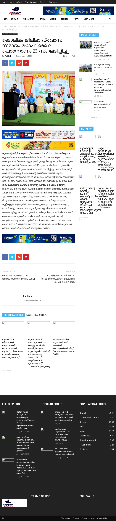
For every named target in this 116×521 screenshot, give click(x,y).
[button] (110, 19)
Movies (64, 19)
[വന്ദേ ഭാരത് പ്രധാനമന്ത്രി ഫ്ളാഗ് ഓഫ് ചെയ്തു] (85, 104)
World (53, 19)
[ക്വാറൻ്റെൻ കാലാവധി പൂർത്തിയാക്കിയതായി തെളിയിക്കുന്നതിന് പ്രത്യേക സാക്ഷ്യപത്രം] (87, 140)
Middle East (28, 19)
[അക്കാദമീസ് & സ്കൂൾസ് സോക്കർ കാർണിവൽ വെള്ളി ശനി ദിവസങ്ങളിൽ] (47, 415)
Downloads (53, 2)
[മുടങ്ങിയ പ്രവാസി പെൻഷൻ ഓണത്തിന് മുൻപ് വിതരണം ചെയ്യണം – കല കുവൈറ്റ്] (13, 329)
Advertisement (31, 2)
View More (89, 19)
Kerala (42, 19)
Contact (43, 2)
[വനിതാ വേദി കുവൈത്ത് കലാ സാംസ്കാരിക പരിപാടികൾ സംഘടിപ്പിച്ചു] (47, 432)
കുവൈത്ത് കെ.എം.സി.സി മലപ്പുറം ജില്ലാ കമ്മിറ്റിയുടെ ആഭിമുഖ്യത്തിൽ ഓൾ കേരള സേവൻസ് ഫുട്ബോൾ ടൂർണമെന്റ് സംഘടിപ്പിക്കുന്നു (38, 353)
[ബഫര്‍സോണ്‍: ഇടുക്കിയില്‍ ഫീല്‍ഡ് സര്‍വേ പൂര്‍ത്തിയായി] (47, 452)
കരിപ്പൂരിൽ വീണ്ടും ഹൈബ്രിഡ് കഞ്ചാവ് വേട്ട (103, 68)
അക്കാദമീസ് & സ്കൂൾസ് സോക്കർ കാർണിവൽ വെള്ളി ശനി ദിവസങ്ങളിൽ (64, 416)
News (5, 19)
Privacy (76, 518)
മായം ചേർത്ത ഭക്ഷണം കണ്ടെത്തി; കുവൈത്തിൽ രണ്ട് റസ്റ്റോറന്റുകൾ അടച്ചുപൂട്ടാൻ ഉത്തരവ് (25, 444)
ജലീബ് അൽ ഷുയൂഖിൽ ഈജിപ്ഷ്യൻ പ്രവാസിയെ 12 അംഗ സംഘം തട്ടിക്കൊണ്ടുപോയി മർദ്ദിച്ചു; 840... (25, 420)
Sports (75, 19)
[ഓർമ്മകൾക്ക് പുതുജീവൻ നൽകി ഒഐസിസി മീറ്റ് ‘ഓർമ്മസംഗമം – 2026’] (64, 329)
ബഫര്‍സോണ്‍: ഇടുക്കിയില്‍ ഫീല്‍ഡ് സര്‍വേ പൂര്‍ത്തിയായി (64, 452)
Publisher (9, 56)
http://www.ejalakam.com (32, 300)
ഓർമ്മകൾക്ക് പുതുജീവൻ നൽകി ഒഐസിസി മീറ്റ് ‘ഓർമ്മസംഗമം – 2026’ (63, 347)
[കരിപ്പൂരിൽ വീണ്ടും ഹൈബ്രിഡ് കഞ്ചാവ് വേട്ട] (85, 68)
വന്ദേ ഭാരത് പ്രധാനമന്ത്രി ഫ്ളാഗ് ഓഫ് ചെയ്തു (102, 104)
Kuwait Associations (18, 26)
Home (4, 26)
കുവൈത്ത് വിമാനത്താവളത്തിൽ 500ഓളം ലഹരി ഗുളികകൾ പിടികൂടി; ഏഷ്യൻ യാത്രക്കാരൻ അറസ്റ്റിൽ (26, 466)
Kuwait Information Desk (12, 2)
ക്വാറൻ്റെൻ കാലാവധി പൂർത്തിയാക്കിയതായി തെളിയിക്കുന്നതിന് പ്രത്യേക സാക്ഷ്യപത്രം (94, 155)
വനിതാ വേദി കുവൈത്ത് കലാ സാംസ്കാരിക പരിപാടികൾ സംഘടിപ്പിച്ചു (62, 434)
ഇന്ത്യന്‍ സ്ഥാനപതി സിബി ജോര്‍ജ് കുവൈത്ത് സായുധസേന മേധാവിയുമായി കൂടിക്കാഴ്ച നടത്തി (103, 49)
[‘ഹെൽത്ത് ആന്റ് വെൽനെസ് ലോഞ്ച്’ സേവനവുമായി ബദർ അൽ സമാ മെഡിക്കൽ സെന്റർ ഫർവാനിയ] (85, 82)
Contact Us (102, 518)
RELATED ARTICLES (13, 315)
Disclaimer (65, 518)
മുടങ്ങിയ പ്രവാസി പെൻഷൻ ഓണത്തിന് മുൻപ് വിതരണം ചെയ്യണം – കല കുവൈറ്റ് (12, 348)
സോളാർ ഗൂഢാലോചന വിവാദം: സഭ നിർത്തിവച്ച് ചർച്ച (18, 277)
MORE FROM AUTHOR (36, 315)
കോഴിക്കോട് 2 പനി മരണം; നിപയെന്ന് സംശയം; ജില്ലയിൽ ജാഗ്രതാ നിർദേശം (58, 278)
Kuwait (14, 19)
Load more (95, 117)
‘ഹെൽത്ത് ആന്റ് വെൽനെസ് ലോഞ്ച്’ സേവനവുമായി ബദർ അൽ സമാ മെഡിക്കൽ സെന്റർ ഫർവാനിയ (103, 86)
